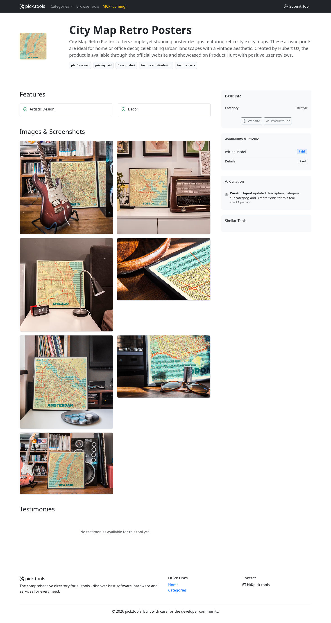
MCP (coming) (115, 6)
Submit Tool (299, 6)
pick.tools (34, 6)
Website (253, 121)
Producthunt (280, 121)
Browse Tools (87, 6)
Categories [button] (60, 6)
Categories (177, 590)
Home (173, 584)
